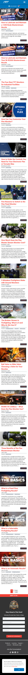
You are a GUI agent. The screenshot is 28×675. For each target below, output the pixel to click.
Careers (9, 645)
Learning (14, 643)
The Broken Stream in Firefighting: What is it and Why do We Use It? (12, 322)
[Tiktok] (10, 652)
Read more (24, 40)
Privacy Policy (14, 666)
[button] (24, 2)
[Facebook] (13, 652)
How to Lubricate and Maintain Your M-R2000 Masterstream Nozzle (13, 60)
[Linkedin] (15, 652)
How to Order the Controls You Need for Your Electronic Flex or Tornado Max (13, 161)
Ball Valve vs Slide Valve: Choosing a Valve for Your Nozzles (11, 366)
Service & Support (9, 30)
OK (19, 669)
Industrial (8, 88)
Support (20, 643)
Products (7, 643)
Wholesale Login (17, 645)
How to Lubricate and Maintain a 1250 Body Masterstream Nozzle (13, 24)
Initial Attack (13, 88)
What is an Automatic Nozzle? (13, 568)
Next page (16, 591)
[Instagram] (17, 652)
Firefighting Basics (9, 328)
